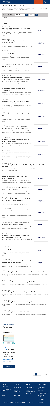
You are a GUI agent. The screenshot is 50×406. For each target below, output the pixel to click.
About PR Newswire (30, 387)
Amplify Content (17, 395)
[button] (26, 15)
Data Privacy (40, 390)
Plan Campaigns (17, 389)
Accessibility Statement (30, 391)
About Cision (28, 389)
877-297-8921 (42, 399)
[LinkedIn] (2, 397)
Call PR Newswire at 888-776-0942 (7, 390)
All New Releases (41, 387)
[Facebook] (3, 397)
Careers (27, 390)
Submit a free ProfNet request (8, 360)
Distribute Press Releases (17, 392)
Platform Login (41, 389)
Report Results (17, 394)
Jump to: (7, 14)
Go (36, 14)
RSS (33, 402)
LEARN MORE (8, 366)
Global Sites (28, 393)
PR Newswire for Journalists (8, 348)
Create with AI (16, 390)
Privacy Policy (11, 402)
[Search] (48, 2)
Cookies (3, 404)
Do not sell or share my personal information (43, 392)
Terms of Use (4, 402)
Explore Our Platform (18, 387)
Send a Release (38, 2)
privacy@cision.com (43, 396)
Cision (42, 404)
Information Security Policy (20, 402)
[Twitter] (5, 397)
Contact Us (4, 395)
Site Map (29, 402)
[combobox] (31, 15)
